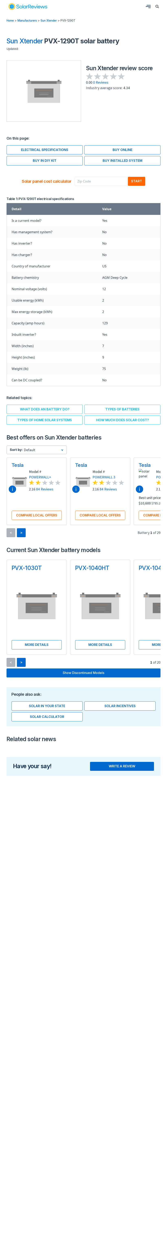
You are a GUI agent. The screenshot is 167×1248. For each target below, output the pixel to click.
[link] (27, 6)
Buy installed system (122, 161)
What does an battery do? (44, 409)
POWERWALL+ (40, 477)
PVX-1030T (27, 567)
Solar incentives (120, 706)
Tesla (17, 465)
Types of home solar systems (44, 420)
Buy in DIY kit (44, 161)
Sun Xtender (49, 20)
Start (136, 181)
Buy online (122, 150)
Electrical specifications (44, 150)
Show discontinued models (83, 673)
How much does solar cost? (122, 420)
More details (36, 645)
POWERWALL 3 (103, 477)
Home (10, 20)
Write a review (122, 766)
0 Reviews (100, 82)
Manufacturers (27, 20)
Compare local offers (36, 515)
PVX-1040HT (92, 567)
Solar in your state (47, 706)
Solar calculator (47, 717)
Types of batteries (122, 409)
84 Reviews (44, 489)
